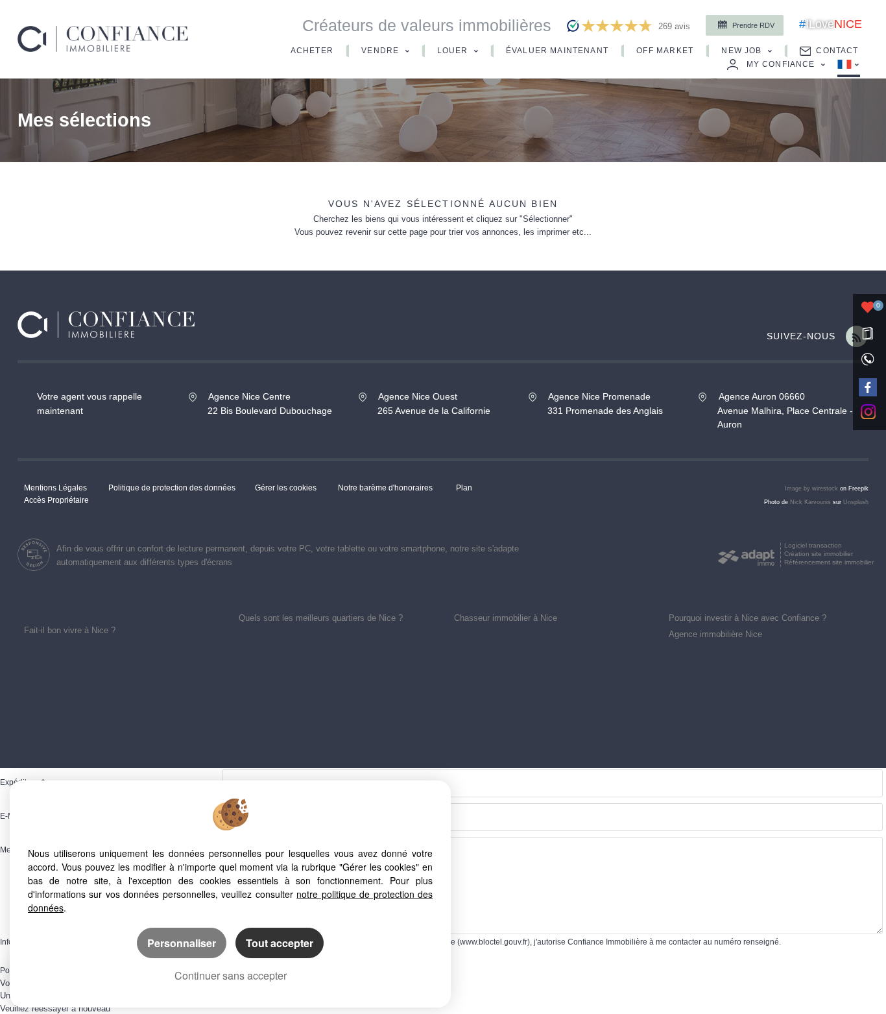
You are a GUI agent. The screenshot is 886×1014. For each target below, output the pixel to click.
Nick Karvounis (810, 502)
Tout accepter (279, 943)
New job (742, 50)
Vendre (381, 50)
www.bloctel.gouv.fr (493, 941)
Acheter (313, 50)
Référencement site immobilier (829, 562)
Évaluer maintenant (558, 50)
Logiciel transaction (813, 545)
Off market (666, 50)
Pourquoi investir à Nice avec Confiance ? (747, 618)
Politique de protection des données (171, 487)
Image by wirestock (811, 488)
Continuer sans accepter (230, 975)
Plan (464, 487)
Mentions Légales (55, 487)
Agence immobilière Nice (715, 634)
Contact (837, 50)
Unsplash (855, 502)
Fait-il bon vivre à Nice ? (69, 630)
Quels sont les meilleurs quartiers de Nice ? (321, 618)
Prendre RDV (752, 25)
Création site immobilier (818, 553)
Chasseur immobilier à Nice (505, 618)
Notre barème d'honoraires (386, 487)
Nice (830, 24)
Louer (454, 50)
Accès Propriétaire (56, 500)
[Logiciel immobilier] (746, 555)
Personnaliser (181, 943)
